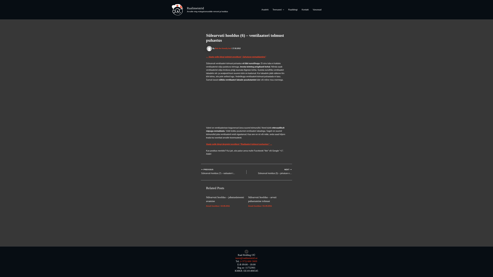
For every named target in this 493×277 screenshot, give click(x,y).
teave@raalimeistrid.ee (246, 258)
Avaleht (265, 10)
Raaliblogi (293, 10)
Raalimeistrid (195, 8)
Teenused (277, 10)
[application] (283, 10)
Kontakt (305, 10)
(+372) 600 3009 (248, 261)
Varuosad (317, 10)
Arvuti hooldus (212, 206)
